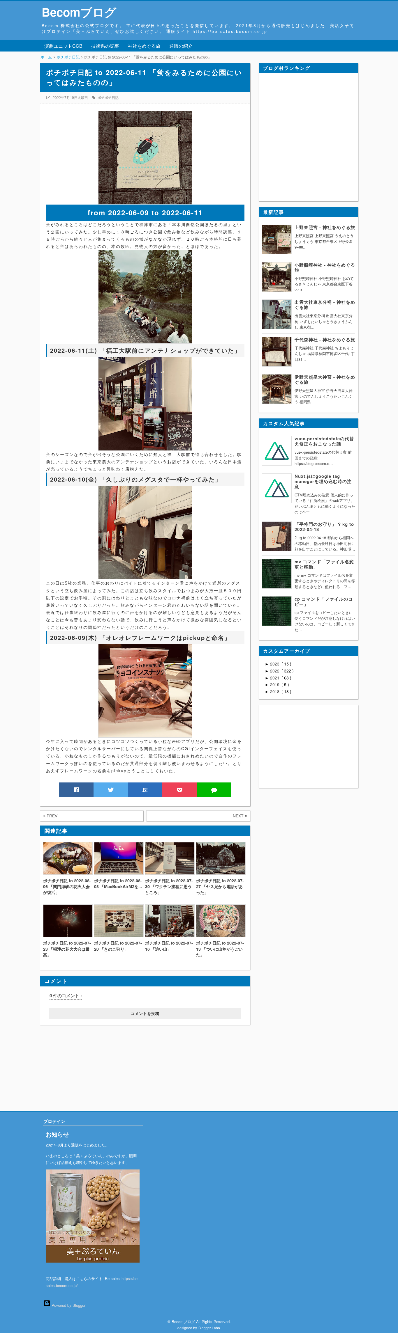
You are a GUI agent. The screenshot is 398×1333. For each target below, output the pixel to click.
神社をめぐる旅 (144, 45)
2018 (275, 691)
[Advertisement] (76, 1061)
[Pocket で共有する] (179, 789)
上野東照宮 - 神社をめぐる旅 (325, 227)
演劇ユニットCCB (63, 45)
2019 (275, 684)
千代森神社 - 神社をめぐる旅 (325, 339)
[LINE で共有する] (214, 789)
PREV (51, 816)
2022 (275, 671)
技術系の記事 (105, 45)
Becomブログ (79, 11)
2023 (275, 664)
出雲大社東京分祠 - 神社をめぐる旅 (325, 304)
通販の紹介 (181, 45)
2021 (275, 678)
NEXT (239, 816)
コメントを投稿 (145, 1013)
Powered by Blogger (67, 1305)
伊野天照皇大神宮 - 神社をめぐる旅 (325, 379)
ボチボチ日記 (108, 97)
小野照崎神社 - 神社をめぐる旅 (325, 267)
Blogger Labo (209, 1327)
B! (145, 790)
